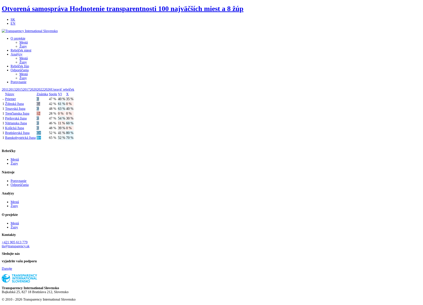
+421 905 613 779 (15, 242)
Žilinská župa (14, 104)
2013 (12, 89)
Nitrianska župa (16, 123)
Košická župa (14, 128)
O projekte (18, 38)
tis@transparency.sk (16, 246)
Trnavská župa (15, 108)
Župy (23, 46)
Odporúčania (20, 70)
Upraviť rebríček (62, 89)
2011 (5, 89)
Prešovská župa (16, 118)
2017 (26, 89)
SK (13, 19)
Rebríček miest (21, 50)
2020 (33, 89)
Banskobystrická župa (20, 138)
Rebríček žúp (20, 66)
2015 (19, 89)
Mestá (23, 42)
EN (13, 23)
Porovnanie (18, 82)
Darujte (7, 268)
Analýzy (16, 54)
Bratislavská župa (17, 133)
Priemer (10, 99)
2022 (40, 89)
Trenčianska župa (17, 113)
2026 (47, 89)
